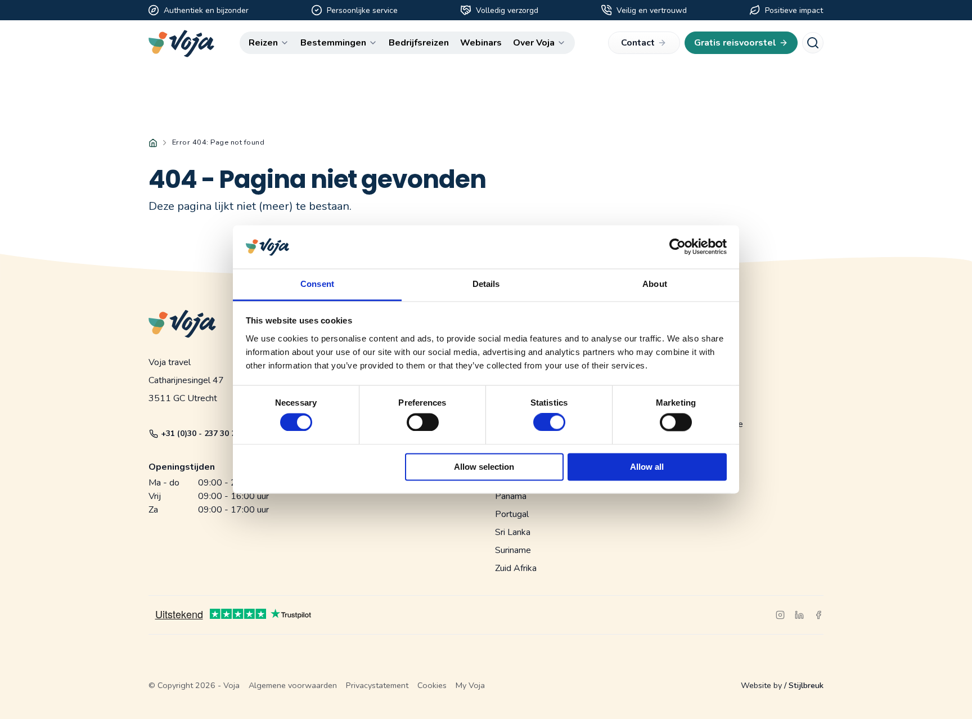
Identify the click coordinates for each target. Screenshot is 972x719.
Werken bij (689, 442)
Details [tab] (486, 284)
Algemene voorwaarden (293, 685)
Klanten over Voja (702, 388)
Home (153, 142)
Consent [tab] (317, 284)
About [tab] (654, 284)
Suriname (513, 550)
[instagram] (780, 615)
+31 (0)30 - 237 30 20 (200, 433)
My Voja (470, 685)
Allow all (647, 466)
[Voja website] (181, 43)
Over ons (686, 334)
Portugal (512, 514)
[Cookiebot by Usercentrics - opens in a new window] (677, 247)
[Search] (813, 42)
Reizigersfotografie (705, 424)
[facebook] (818, 615)
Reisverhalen (693, 406)
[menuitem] (269, 43)
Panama (510, 496)
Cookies (432, 685)
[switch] (423, 417)
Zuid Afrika (516, 568)
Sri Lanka (512, 532)
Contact (638, 43)
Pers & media (694, 370)
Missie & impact (699, 352)
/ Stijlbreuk (804, 685)
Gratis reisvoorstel (735, 43)
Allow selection (484, 466)
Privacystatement (377, 685)
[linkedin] (799, 615)
